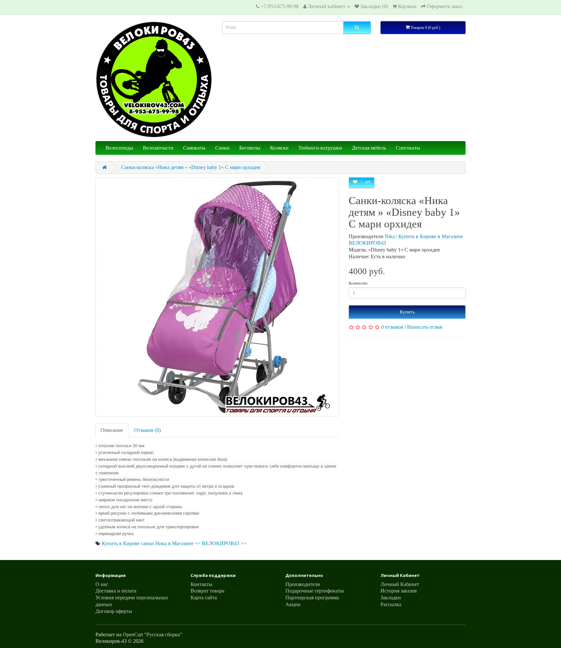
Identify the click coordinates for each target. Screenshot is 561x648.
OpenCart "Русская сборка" (152, 634)
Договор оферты (113, 611)
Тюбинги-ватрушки (320, 148)
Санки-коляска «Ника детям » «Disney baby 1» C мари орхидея (190, 167)
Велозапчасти (158, 148)
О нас (101, 584)
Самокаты (194, 148)
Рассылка (390, 604)
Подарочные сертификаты (314, 590)
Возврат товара (207, 590)
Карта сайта (204, 597)
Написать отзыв (425, 327)
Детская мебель (369, 148)
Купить (407, 311)
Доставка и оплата (115, 590)
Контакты (201, 584)
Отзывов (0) (147, 430)
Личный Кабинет (399, 584)
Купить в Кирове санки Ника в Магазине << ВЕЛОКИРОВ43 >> (174, 543)
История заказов (398, 590)
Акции (293, 604)
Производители (302, 584)
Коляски (279, 148)
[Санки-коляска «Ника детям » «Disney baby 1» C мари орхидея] (217, 297)
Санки (222, 148)
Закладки (390, 597)
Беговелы (249, 148)
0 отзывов (392, 327)
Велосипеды (119, 148)
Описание (112, 430)
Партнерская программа (312, 597)
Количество (358, 283)
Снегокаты (408, 148)
